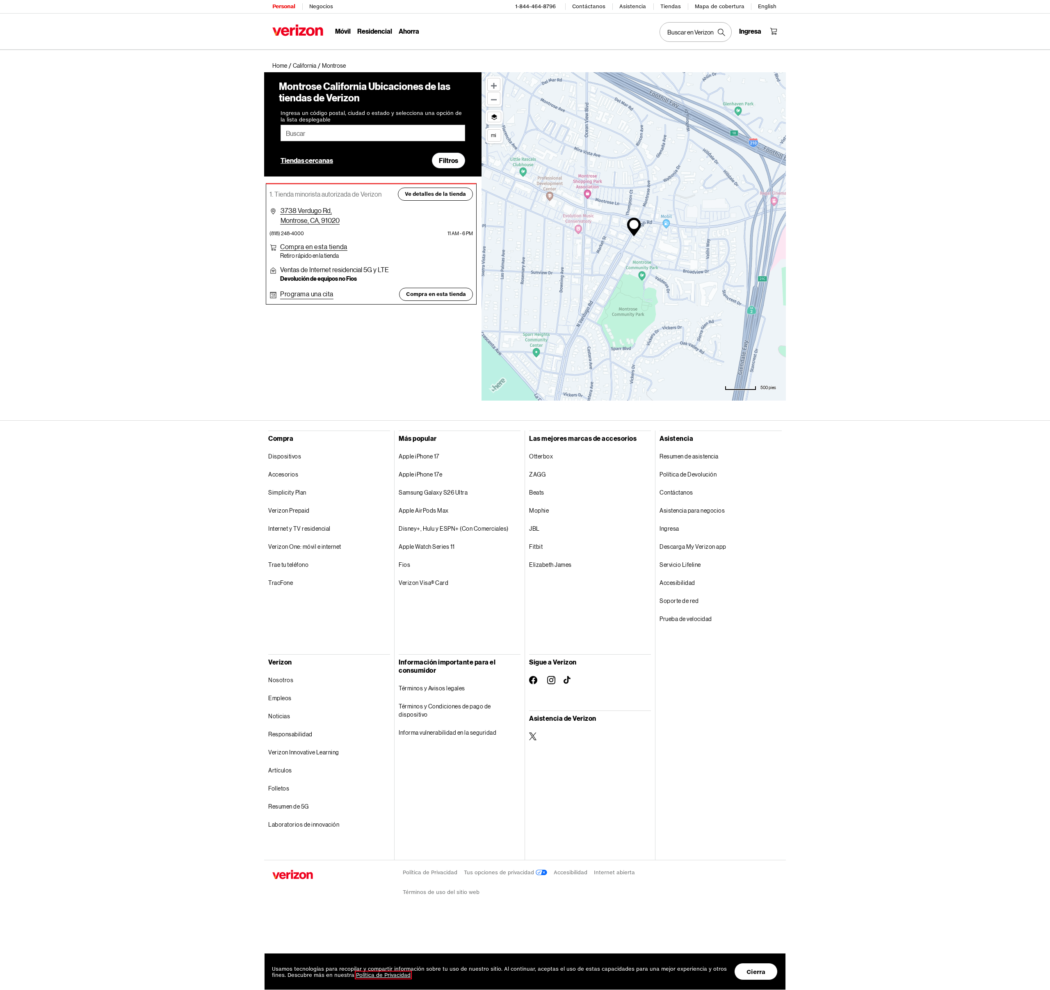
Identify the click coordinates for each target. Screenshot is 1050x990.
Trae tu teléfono (288, 564)
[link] (282, 66)
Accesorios (283, 474)
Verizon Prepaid (289, 510)
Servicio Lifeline (680, 564)
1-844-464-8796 (535, 6)
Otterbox (541, 456)
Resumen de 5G (288, 806)
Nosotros (280, 679)
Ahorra (409, 31)
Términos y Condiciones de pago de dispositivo (445, 710)
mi (493, 135)
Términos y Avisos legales (432, 688)
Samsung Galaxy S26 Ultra (433, 492)
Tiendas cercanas (307, 160)
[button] (334, 66)
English (767, 6)
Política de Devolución (688, 474)
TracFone (280, 582)
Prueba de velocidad (686, 618)
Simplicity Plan (287, 492)
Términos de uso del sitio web (441, 892)
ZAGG (537, 474)
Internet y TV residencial (299, 528)
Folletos (278, 788)
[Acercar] (493, 84)
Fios (404, 564)
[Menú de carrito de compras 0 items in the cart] (774, 31)
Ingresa (669, 528)
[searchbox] (373, 133)
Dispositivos (284, 456)
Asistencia (632, 6)
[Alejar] (493, 98)
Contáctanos (588, 6)
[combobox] (373, 133)
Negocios (321, 6)
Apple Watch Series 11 (427, 546)
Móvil (343, 31)
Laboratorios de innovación (303, 824)
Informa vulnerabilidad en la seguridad (447, 732)
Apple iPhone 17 (419, 456)
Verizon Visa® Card (423, 582)
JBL (534, 528)
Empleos (280, 697)
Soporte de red (679, 600)
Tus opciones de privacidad (500, 872)
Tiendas (670, 6)
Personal (283, 6)
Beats (536, 492)
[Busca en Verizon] (696, 32)
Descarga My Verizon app (693, 546)
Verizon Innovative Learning (303, 752)
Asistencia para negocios (692, 510)
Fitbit (536, 546)
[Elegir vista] (494, 117)
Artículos (280, 770)
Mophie (539, 510)
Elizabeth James (550, 564)
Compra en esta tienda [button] (436, 294)
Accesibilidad (677, 582)
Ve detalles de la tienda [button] (435, 194)
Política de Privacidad (430, 872)
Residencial (374, 31)
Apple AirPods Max (424, 510)
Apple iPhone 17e (420, 474)
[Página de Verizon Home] (297, 30)
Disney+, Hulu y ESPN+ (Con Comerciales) (454, 528)
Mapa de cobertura (719, 6)
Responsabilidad (290, 734)
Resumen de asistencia (689, 456)
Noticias (279, 716)
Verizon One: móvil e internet (304, 546)
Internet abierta (614, 872)
